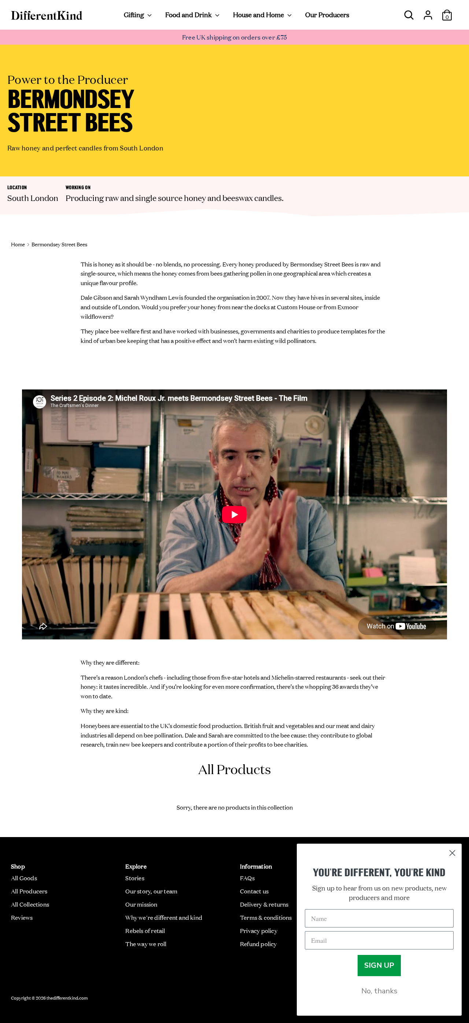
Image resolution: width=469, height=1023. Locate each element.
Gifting (134, 14)
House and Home (259, 14)
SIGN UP (379, 965)
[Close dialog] (452, 853)
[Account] (428, 12)
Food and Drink (189, 14)
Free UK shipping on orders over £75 (234, 36)
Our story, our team (151, 891)
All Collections (30, 904)
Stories (134, 878)
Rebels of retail (145, 930)
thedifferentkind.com (67, 997)
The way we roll (145, 944)
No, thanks (379, 991)
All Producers (29, 891)
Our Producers (327, 14)
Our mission (141, 904)
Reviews (22, 917)
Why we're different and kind (163, 917)
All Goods (24, 878)
